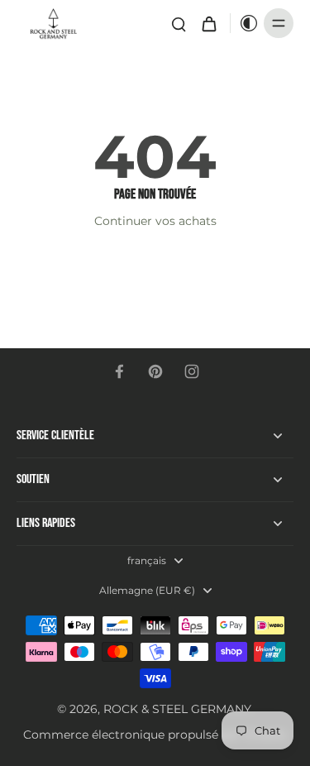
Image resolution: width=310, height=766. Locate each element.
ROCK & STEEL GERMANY (177, 709)
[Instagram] (192, 371)
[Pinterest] (155, 371)
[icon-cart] (208, 23)
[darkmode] (245, 23)
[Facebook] (119, 371)
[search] (178, 23)
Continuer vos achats (155, 220)
